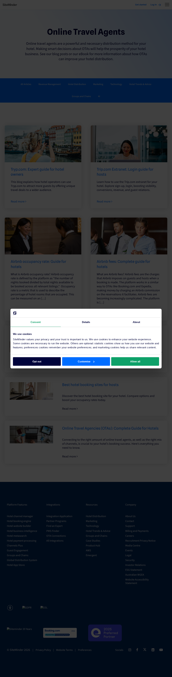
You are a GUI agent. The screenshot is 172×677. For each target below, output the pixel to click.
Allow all (135, 361)
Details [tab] (86, 322)
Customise (84, 361)
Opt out (36, 361)
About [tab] (136, 322)
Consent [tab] (36, 322)
